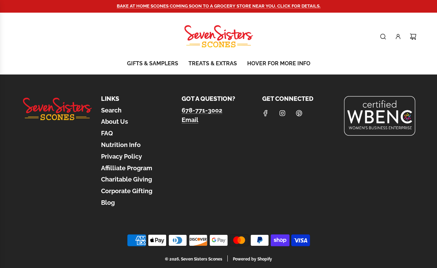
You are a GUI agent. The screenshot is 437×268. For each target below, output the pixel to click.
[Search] (383, 36)
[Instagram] (282, 113)
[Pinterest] (299, 113)
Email (190, 119)
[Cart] (413, 36)
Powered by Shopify (252, 259)
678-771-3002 (202, 110)
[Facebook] (265, 113)
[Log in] (398, 36)
